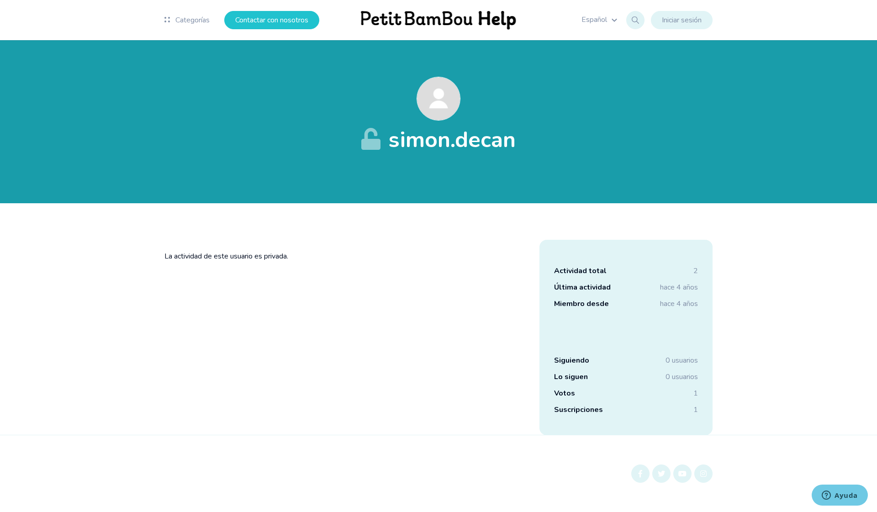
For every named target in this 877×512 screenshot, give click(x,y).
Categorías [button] (192, 20)
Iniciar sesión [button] (682, 20)
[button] (600, 20)
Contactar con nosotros (271, 20)
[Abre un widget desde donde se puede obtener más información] (840, 496)
